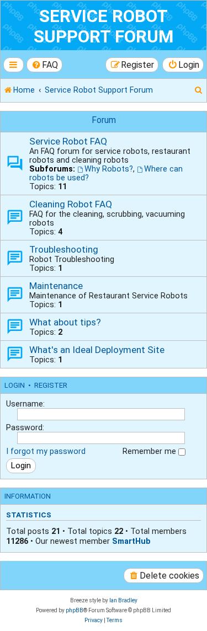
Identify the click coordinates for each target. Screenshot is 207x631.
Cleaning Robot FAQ (70, 204)
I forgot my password (46, 451)
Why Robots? (108, 168)
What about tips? (65, 322)
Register (50, 385)
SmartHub (131, 541)
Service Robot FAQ (68, 141)
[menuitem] (44, 64)
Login (14, 385)
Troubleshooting (63, 249)
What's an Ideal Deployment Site (96, 349)
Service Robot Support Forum (103, 26)
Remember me (150, 451)
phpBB (74, 610)
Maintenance (56, 285)
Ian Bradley (123, 600)
